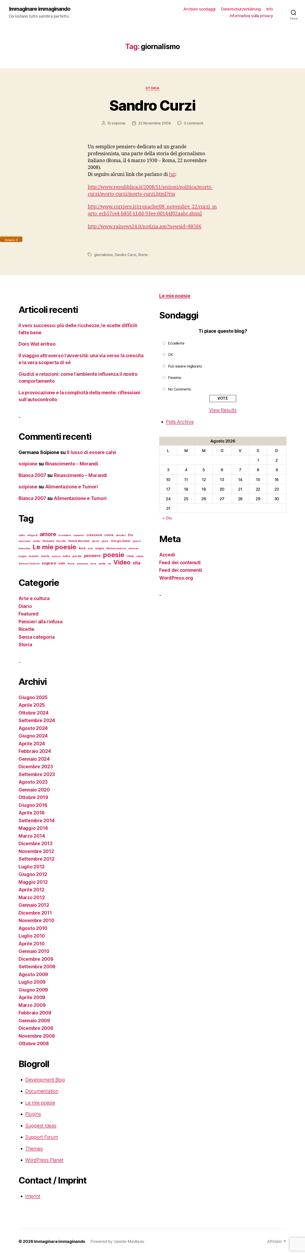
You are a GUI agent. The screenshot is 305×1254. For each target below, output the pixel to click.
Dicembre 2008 (36, 1028)
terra (93, 563)
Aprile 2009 (32, 997)
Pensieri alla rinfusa (40, 621)
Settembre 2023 (37, 774)
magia (99, 548)
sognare (49, 563)
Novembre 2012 (36, 851)
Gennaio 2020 (34, 790)
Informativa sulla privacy (251, 15)
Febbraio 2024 (35, 751)
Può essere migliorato (185, 366)
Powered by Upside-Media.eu (117, 1241)
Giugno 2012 (33, 874)
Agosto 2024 (33, 728)
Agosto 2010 (33, 928)
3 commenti (193, 123)
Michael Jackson (116, 548)
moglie (22, 556)
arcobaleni (64, 535)
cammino (78, 535)
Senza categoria (37, 637)
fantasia (48, 541)
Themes (34, 1148)
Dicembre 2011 (35, 913)
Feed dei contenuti (180, 562)
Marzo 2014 (32, 836)
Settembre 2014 (37, 820)
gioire (105, 541)
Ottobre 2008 (34, 1043)
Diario (25, 606)
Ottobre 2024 (34, 713)
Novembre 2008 (37, 1036)
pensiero (92, 555)
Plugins (33, 1114)
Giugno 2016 (33, 805)
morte (45, 556)
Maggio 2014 (33, 828)
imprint (32, 1196)
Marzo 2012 (32, 897)
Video (121, 562)
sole (61, 563)
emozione (24, 541)
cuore (108, 535)
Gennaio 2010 (34, 951)
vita (136, 563)
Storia (152, 88)
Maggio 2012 (33, 882)
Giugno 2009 (33, 990)
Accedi (167, 555)
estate (36, 541)
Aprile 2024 (32, 743)
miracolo (133, 548)
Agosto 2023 (33, 782)
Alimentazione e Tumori (71, 487)
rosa (130, 556)
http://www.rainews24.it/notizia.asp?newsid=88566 (144, 227)
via (109, 563)
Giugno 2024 (33, 736)
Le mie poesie (54, 547)
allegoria (32, 535)
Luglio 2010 (32, 936)
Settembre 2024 (37, 720)
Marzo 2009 (32, 1005)
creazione (94, 535)
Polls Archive (180, 422)
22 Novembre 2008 (154, 123)
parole (76, 556)
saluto (139, 556)
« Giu (167, 518)
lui (172, 174)
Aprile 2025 (32, 705)
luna (90, 548)
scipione (118, 123)
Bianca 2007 (32, 475)
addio (22, 535)
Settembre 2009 (37, 966)
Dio (130, 535)
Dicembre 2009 (36, 959)
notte (66, 556)
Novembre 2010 (36, 920)
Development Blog (45, 1080)
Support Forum (41, 1137)
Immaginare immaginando (39, 9)
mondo (34, 556)
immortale (24, 548)
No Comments (179, 389)
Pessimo (174, 377)
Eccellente (176, 343)
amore (48, 534)
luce (82, 548)
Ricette (26, 629)
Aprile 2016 (32, 813)
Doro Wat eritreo (37, 344)
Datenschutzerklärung (241, 9)
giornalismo (103, 254)
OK (170, 354)
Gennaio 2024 (34, 759)
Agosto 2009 (33, 974)
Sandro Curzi (152, 105)
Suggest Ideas (40, 1125)
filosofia (61, 541)
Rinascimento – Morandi (71, 464)
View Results (223, 410)
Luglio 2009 (32, 982)
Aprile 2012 (31, 889)
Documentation (41, 1091)
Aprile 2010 (32, 943)
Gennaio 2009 (34, 1020)
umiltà (101, 563)
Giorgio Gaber (121, 541)
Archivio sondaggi (199, 9)
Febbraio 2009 (35, 1013)
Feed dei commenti (180, 570)
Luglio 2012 (32, 867)
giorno (136, 541)
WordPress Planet (44, 1160)
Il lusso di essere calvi (91, 452)
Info (269, 9)
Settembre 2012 (36, 859)
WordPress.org (176, 578)
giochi (95, 541)
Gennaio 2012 (34, 905)
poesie (113, 555)
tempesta (82, 563)
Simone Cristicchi (29, 563)
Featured (29, 614)
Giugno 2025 (33, 697)
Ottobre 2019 (33, 797)
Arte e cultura (34, 598)
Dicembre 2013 (35, 843)
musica (56, 556)
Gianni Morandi (79, 541)
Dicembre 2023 (36, 766)
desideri (121, 535)
